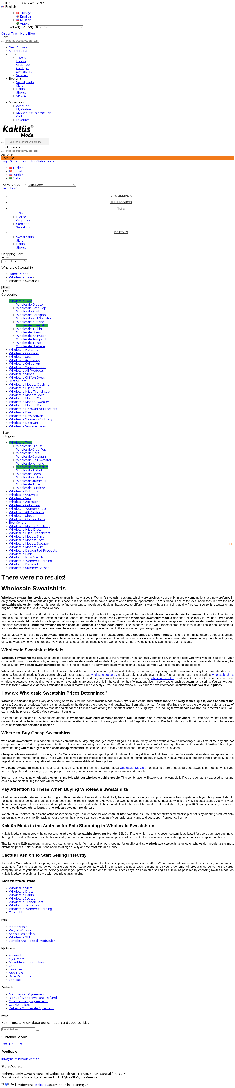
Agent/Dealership (22, 934)
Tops (121, 208)
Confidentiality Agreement (28, 1001)
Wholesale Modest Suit (26, 405)
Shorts (21, 92)
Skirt (19, 85)
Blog (31, 33)
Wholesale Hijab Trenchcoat (29, 391)
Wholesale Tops (21, 277)
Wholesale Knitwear (31, 336)
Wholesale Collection (24, 363)
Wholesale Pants (21, 895)
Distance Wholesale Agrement (31, 1008)
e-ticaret (41, 1085)
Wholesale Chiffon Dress (27, 377)
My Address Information (33, 113)
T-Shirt (21, 58)
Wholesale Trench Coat (26, 902)
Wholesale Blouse (29, 304)
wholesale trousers (103, 674)
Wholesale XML (20, 937)
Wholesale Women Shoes (27, 367)
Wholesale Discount (23, 423)
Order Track (10, 33)
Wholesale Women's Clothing (30, 419)
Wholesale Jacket (22, 898)
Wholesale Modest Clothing (29, 384)
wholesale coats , (162, 678)
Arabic (24, 23)
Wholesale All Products (26, 370)
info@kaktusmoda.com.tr (20, 1059)
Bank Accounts (20, 976)
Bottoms (121, 232)
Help (23, 33)
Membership (18, 927)
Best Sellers (17, 381)
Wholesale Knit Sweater (33, 318)
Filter (5, 287)
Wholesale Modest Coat (26, 398)
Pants (20, 89)
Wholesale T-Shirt (29, 329)
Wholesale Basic (20, 412)
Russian (25, 20)
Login (5, 161)
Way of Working (20, 930)
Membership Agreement (27, 994)
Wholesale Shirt (27, 311)
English (25, 16)
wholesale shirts (223, 674)
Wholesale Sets (20, 356)
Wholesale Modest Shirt (26, 395)
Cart (19, 116)
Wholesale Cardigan (31, 315)
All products (18, 51)
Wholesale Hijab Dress (25, 388)
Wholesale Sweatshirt (32, 325)
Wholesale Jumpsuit (31, 339)
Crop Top (23, 64)
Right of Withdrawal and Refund (33, 998)
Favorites (22, 120)
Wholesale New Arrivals (26, 416)
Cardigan (22, 68)
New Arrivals (18, 47)
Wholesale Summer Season (29, 426)
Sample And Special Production (32, 941)
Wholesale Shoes (21, 374)
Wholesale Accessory (24, 360)
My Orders (24, 109)
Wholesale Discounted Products (33, 409)
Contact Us (17, 912)
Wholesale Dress (28, 332)
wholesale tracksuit (133, 767)
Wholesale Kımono (30, 322)
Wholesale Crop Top (31, 308)
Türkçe (25, 13)
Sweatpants (25, 82)
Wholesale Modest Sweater (29, 402)
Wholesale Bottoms (23, 349)
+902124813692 (12, 1044)
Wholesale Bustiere (30, 346)
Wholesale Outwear (24, 353)
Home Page (17, 274)
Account (22, 106)
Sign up (16, 161)
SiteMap (15, 980)
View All (22, 75)
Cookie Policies (19, 1004)
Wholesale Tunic (28, 343)
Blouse (21, 61)
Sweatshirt (24, 71)
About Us (16, 973)
